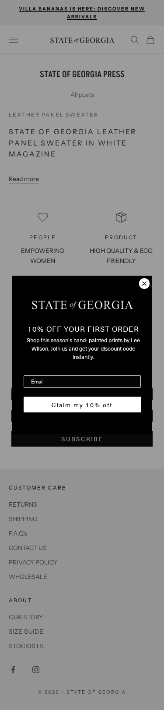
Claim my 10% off (82, 404)
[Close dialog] (144, 283)
